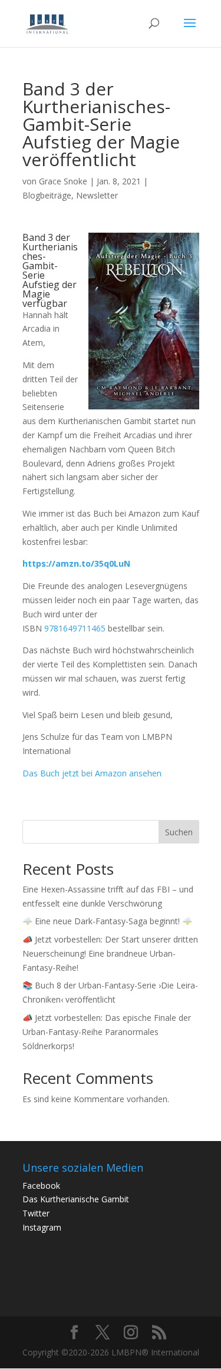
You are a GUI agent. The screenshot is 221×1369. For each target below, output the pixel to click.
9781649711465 (74, 628)
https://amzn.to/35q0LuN (76, 563)
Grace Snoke (63, 181)
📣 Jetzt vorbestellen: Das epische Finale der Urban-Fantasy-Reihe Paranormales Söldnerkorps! (106, 1031)
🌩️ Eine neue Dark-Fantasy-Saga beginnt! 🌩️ (107, 921)
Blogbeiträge (46, 195)
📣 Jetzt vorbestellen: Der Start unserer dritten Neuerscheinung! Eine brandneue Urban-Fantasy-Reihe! (110, 953)
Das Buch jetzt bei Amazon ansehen (91, 773)
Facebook (41, 1185)
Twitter (36, 1213)
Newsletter (97, 195)
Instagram (41, 1227)
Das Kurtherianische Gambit (75, 1199)
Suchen (179, 832)
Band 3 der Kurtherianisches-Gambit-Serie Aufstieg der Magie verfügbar (50, 270)
